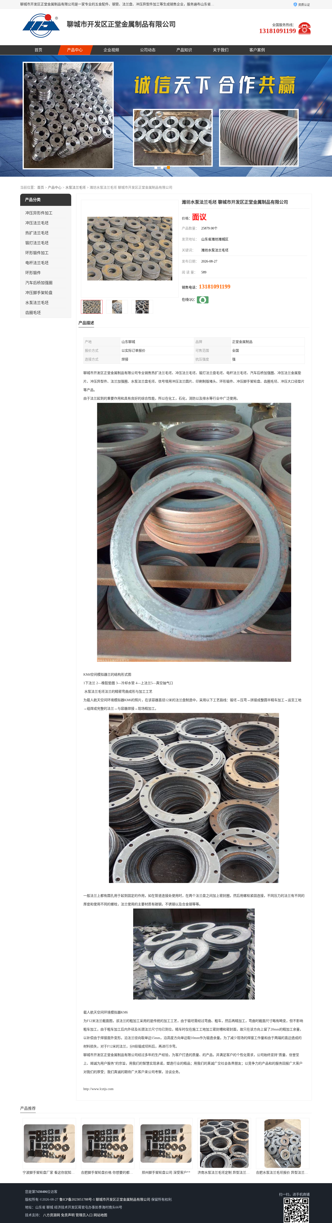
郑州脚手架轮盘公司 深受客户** (49, 1172)
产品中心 (75, 50)
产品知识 (184, 50)
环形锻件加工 (37, 253)
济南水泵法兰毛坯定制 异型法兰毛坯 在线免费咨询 (119, 1172)
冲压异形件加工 (38, 213)
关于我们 (220, 50)
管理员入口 (84, 1215)
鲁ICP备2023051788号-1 (77, 1199)
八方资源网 (51, 1215)
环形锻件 (33, 273)
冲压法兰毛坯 (37, 223)
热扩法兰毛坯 (37, 233)
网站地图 (100, 1215)
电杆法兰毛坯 (37, 263)
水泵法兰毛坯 (75, 187)
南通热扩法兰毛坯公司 (283, 1172)
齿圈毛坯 (33, 313)
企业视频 (111, 50)
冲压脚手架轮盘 (38, 293)
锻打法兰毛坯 (37, 243)
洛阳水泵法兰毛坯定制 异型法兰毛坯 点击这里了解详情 (239, 1172)
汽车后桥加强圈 (38, 283)
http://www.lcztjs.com (98, 1089)
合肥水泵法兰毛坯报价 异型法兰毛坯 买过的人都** (177, 1172)
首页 (38, 50)
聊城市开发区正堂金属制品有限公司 (123, 1199)
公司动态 (148, 50)
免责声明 (68, 1215)
